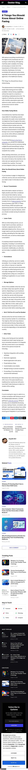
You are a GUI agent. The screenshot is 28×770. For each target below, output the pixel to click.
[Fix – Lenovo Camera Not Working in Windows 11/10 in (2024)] (5, 635)
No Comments (20, 29)
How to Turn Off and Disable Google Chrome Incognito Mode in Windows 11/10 (17, 645)
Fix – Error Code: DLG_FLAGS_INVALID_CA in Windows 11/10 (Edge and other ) (18, 657)
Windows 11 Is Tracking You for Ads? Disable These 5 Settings (18, 562)
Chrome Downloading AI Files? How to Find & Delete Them (18, 572)
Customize (14, 753)
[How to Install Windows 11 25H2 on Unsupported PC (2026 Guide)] (5, 582)
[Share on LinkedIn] (16, 34)
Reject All (14, 758)
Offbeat (5, 11)
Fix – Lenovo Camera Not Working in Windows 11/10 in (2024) (18, 635)
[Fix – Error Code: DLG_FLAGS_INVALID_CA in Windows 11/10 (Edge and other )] (5, 656)
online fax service (13, 400)
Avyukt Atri (9, 26)
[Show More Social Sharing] (19, 34)
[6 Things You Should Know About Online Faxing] (14, 46)
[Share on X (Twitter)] (11, 34)
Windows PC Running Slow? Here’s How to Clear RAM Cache (18, 683)
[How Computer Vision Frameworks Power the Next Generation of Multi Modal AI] (14, 498)
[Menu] (3, 2)
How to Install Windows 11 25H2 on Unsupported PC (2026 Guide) (18, 582)
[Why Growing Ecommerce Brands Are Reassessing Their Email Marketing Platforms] (14, 524)
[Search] (25, 2)
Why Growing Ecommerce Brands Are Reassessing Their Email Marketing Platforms (13, 537)
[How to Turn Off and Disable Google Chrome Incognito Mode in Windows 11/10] (5, 645)
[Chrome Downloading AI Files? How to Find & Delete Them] (5, 572)
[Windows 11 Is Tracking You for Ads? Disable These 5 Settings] (5, 562)
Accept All (14, 762)
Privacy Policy (18, 731)
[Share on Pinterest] (13, 34)
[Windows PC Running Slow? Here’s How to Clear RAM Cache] (14, 473)
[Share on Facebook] (8, 34)
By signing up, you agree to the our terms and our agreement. (14, 731)
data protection (16, 201)
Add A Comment (14, 547)
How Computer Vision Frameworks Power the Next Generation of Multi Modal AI (12, 510)
